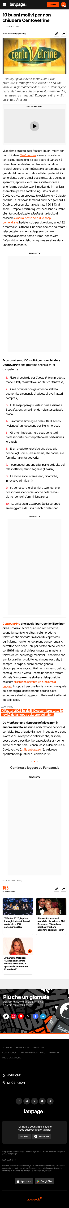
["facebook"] (36, 1016)
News (19, 881)
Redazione (54, 1052)
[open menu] (3, 4)
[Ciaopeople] (34, 1199)
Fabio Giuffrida (18, 33)
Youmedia (7, 1047)
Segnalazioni (22, 1047)
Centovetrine (28, 155)
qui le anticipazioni (32, 749)
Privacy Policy (40, 1047)
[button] (63, 33)
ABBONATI (53, 4)
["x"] (28, 1016)
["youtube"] (21, 1016)
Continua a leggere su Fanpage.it (34, 768)
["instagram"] (13, 1016)
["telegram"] (43, 1016)
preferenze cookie (11, 1058)
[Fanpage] (34, 1111)
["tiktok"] (6, 1016)
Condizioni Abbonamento (32, 1052)
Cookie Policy (9, 1052)
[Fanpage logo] (18, 5)
